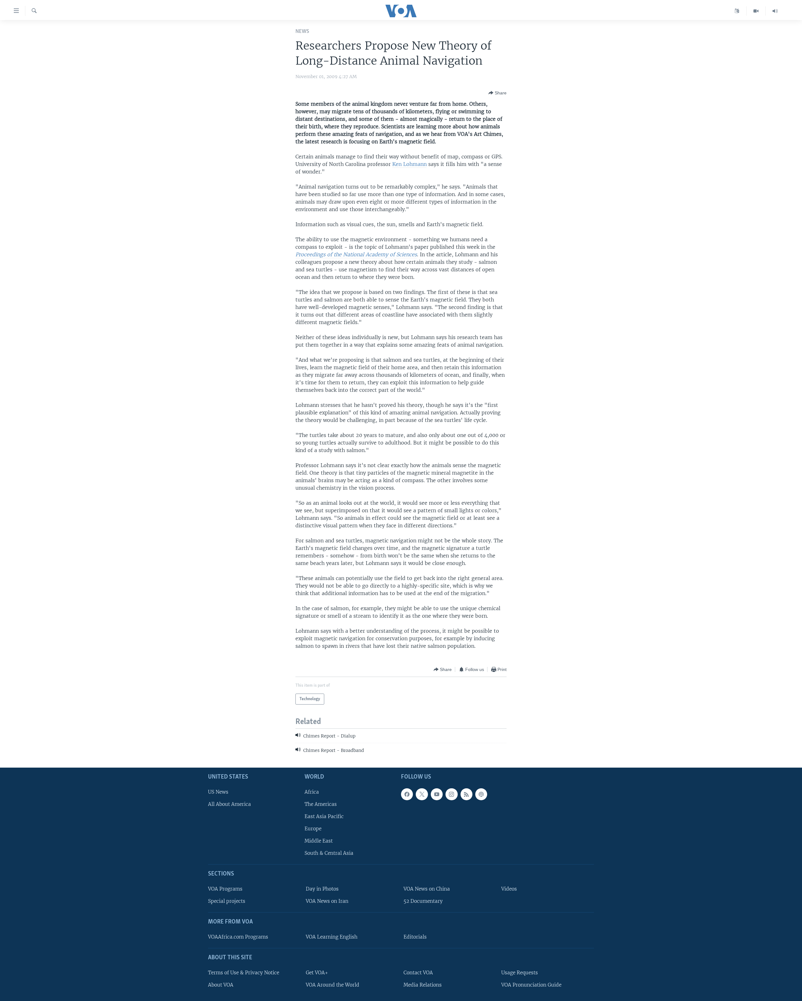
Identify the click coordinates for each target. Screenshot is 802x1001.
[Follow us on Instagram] (451, 794)
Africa (312, 792)
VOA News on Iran (327, 901)
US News (218, 792)
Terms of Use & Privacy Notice (243, 972)
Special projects (226, 901)
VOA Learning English (331, 937)
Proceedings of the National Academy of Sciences (356, 254)
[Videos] (756, 11)
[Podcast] (481, 794)
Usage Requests (519, 972)
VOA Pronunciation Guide (531, 985)
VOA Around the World (332, 985)
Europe (313, 829)
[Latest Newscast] (775, 11)
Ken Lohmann (409, 164)
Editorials (415, 937)
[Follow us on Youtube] (437, 794)
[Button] (497, 93)
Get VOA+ (317, 972)
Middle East (319, 841)
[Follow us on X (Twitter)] (422, 794)
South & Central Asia (329, 853)
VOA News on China (427, 889)
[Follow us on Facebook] (407, 794)
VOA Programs (225, 889)
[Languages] (737, 11)
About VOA (220, 985)
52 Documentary (423, 901)
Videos (509, 889)
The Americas (321, 804)
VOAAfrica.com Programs (238, 937)
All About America (229, 804)
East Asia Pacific (324, 816)
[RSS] (466, 794)
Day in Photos (322, 889)
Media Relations (423, 985)
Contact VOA (418, 972)
